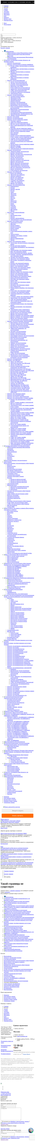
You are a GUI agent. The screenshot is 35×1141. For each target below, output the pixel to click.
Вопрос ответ (7, 19)
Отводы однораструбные (17, 614)
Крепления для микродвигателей (19, 486)
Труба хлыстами (14, 636)
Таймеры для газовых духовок (18, 235)
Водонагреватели (20, 934)
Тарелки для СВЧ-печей (17, 383)
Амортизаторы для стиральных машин (21, 250)
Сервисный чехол (15, 111)
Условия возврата (6, 1053)
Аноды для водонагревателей (18, 82)
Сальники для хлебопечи (17, 180)
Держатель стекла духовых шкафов (20, 414)
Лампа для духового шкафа (17, 417)
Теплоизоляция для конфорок (18, 681)
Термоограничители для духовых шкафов (22, 431)
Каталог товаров (5, 48)
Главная (6, 6)
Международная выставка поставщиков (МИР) (14, 833)
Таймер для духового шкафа (18, 428)
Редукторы (13, 202)
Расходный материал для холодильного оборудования (19, 905)
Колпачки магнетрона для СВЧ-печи (20, 369)
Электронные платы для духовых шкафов (22, 405)
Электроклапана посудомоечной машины (22, 148)
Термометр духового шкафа (18, 430)
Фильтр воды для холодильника (19, 354)
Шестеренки (13, 209)
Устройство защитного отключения (20, 92)
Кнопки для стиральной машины (19, 263)
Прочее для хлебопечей (16, 177)
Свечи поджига (14, 234)
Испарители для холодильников (19, 325)
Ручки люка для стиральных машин (20, 290)
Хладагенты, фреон (21, 930)
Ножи (12, 199)
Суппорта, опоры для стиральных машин (21, 296)
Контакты (6, 13)
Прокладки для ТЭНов (16, 86)
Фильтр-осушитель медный (18, 479)
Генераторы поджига (16, 222)
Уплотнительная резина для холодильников (16, 937)
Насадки (12, 198)
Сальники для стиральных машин (19, 292)
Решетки (12, 205)
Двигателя (13, 193)
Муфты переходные (15, 607)
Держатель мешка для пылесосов (19, 151)
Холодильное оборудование (11, 985)
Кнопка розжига (15, 225)
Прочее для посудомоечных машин (20, 131)
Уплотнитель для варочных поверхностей (22, 440)
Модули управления (16, 404)
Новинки (6, 796)
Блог (5, 16)
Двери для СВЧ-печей (16, 361)
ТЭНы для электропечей (17, 438)
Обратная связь (5, 1092)
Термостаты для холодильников (19, 346)
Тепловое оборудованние (26, 939)
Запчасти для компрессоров (11, 986)
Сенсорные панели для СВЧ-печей (20, 388)
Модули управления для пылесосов (20, 167)
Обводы (12, 611)
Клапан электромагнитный (18, 332)
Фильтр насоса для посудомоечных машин (22, 144)
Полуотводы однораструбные (18, 621)
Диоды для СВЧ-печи (16, 364)
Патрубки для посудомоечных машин (20, 128)
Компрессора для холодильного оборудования (16, 913)
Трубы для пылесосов (16, 157)
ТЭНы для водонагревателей (18, 90)
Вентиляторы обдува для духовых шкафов (22, 408)
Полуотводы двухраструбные (18, 620)
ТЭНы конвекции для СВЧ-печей (19, 386)
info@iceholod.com (22, 1036)
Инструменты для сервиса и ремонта (14, 962)
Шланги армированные (17, 238)
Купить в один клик (19, 1123)
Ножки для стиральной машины (19, 274)
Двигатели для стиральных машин (20, 259)
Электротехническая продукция (13, 927)
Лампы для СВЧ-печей (16, 376)
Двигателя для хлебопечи (17, 174)
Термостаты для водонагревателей (20, 89)
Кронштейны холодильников (18, 337)
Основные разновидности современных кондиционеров (16, 864)
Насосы (12, 216)
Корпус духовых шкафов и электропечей (21, 402)
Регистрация (7, 24)
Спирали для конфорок (16, 679)
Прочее (12, 240)
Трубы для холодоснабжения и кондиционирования (18, 919)
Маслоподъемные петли (17, 604)
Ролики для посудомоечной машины (20, 135)
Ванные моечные (15, 759)
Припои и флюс (18, 929)
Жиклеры (13, 224)
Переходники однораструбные (18, 618)
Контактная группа (15, 215)
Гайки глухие (14, 601)
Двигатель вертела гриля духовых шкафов (22, 412)
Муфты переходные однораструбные (20, 609)
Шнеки (12, 211)
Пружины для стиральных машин (19, 285)
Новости (6, 17)
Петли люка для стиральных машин (20, 282)
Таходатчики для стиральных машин (20, 298)
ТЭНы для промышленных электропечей (21, 682)
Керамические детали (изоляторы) (19, 670)
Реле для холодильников (17, 338)
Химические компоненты (26, 914)
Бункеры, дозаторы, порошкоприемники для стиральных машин (21, 255)
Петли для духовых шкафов (18, 424)
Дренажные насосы (15, 99)
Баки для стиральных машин (18, 251)
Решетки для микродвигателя (18, 488)
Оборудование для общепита (12, 983)
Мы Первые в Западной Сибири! (10, 822)
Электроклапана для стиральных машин (21, 319)
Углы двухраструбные (16, 625)
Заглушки (13, 602)
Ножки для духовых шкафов (18, 418)
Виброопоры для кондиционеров (19, 109)
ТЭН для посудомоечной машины (19, 140)
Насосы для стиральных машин (19, 273)
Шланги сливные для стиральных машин (21, 317)
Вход (5, 23)
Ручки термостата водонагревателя (20, 87)
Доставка (6, 11)
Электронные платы (16, 93)
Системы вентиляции (23, 901)
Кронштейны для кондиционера (19, 105)
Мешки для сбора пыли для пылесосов (21, 154)
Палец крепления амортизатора (19, 277)
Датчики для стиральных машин (19, 257)
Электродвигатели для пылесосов (19, 166)
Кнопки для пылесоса (16, 153)
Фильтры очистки (15, 145)
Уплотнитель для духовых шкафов (20, 441)
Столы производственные (17, 762)
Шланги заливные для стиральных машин (22, 315)
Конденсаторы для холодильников (19, 327)
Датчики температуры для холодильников (22, 324)
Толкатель (13, 208)
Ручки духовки (14, 406)
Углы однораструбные (16, 627)
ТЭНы (12, 214)
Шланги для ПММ (15, 147)
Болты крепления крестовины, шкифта (21, 253)
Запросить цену (15, 1138)
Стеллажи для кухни (16, 760)
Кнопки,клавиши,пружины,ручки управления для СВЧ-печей (19, 366)
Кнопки (12, 187)
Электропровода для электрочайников (21, 219)
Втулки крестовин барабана (18, 245)
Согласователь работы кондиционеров (21, 112)
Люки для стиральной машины (19, 269)
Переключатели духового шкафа (19, 419)
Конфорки (13, 669)
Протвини (13, 675)
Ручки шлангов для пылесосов (18, 170)
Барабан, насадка (15, 189)
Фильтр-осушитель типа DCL (18, 480)
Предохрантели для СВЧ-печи (18, 380)
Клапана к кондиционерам (17, 102)
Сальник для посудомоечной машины (20, 138)
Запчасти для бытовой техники (12, 957)
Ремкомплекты (14, 186)
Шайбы (12, 628)
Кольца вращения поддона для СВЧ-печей (22, 370)
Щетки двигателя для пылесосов (19, 163)
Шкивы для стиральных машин (19, 314)
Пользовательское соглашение (6, 1046)
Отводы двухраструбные (17, 612)
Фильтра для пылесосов (17, 158)
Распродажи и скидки (10, 799)
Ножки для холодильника (17, 347)
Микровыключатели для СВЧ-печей (20, 379)
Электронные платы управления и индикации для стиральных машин (20, 310)
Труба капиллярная (15, 634)
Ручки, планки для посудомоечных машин (22, 137)
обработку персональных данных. (19, 1121)
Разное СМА (14, 280)
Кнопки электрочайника (17, 218)
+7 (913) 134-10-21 (6, 1093)
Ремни (12, 203)
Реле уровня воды (15, 286)
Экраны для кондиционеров (18, 115)
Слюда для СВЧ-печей (16, 382)
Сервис (6, 10)
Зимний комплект (15, 100)
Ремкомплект (14, 134)
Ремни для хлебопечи (16, 179)
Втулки (12, 190)
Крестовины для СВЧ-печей (18, 375)
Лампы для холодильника (17, 344)
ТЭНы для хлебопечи (16, 182)
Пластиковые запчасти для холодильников (22, 335)
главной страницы (15, 890)
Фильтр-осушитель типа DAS (18, 482)
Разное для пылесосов (16, 169)
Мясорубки (13, 756)
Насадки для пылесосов (17, 156)
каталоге (7, 892)
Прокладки (13, 200)
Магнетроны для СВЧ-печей (18, 377)
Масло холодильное (21, 910)
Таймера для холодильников (18, 343)
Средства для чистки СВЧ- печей (19, 389)
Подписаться (4, 843)
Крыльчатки (13, 489)
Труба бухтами (14, 633)
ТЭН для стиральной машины (18, 299)
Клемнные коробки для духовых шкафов (21, 415)
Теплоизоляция (18, 916)
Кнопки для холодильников (18, 334)
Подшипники (16, 949)
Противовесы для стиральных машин (20, 276)
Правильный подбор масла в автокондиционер (14, 849)
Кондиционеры (18, 950)
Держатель (13, 195)
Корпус (12, 196)
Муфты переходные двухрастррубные (20, 608)
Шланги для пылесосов (16, 161)
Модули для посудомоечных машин (20, 124)
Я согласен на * (16, 1121)
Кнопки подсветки (15, 227)
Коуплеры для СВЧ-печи (17, 373)
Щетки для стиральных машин (19, 318)
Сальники (13, 206)
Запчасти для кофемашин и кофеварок (14, 978)
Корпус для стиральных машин (19, 266)
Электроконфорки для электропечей (20, 444)
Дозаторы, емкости (15, 121)
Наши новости (5, 819)
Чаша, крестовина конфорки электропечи (21, 443)
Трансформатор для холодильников (20, 348)
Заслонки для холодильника (18, 331)
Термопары (13, 237)
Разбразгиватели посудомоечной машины (22, 129)
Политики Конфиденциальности (7, 1050)
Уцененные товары (9, 802)
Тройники (13, 624)
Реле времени (14, 283)
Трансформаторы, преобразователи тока (21, 113)
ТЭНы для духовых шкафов (18, 437)
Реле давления (14, 132)
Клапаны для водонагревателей (19, 84)
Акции (6, 8)
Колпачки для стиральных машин (19, 264)
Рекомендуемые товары (10, 801)
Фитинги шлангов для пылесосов (19, 160)
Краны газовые (14, 228)
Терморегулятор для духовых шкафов (20, 433)
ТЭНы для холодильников (17, 353)
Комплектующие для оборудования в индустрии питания (17, 924)
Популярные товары (9, 798)
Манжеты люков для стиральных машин (21, 272)
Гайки (12, 192)
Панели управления (15, 270)
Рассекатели (13, 230)
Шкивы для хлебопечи (16, 183)
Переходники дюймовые (17, 617)
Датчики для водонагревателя (18, 83)
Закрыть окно (4, 1124)
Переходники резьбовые (17, 615)
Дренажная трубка (15, 98)
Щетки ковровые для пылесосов (19, 164)
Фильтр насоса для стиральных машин (21, 312)
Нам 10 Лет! (4, 828)
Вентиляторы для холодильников (19, 322)
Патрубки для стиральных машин (19, 279)
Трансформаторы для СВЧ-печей (19, 385)
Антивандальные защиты (17, 96)
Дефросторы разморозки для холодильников (18, 329)
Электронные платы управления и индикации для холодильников (20, 356)
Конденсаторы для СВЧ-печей (18, 372)
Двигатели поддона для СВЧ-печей (20, 363)
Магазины (7, 14)
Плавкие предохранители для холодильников (18, 351)
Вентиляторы (9, 897)
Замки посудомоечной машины (19, 122)
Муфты (12, 605)
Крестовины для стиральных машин (20, 267)
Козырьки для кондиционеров (18, 103)
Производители (8, 20)
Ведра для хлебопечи (16, 173)
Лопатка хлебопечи (15, 176)
